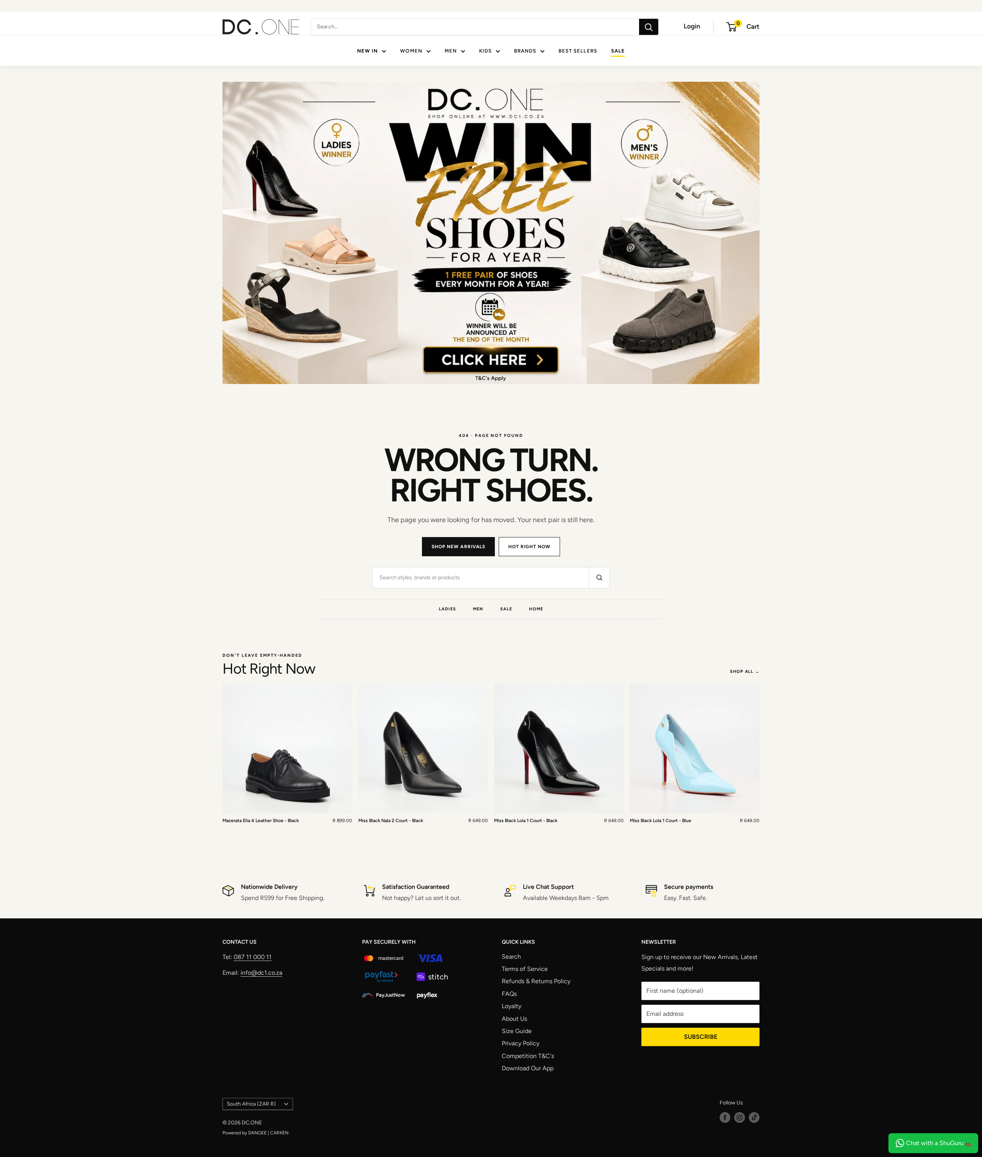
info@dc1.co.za (261, 972)
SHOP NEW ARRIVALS (458, 546)
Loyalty (511, 1006)
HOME (536, 609)
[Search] (648, 27)
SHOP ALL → (745, 671)
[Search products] (599, 577)
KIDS (485, 51)
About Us (514, 1018)
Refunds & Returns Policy (536, 981)
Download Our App (528, 1068)
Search (511, 956)
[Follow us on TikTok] (754, 1117)
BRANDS (525, 51)
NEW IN (367, 51)
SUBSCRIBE (700, 1036)
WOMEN (411, 51)
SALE (618, 51)
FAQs (509, 993)
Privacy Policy (520, 1043)
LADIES (447, 609)
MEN (451, 51)
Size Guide (517, 1031)
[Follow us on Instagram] (739, 1117)
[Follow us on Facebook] (725, 1117)
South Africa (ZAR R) (251, 1104)
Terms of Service (525, 968)
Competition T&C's (528, 1056)
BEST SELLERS (578, 51)
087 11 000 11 (253, 957)
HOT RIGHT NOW (529, 546)
